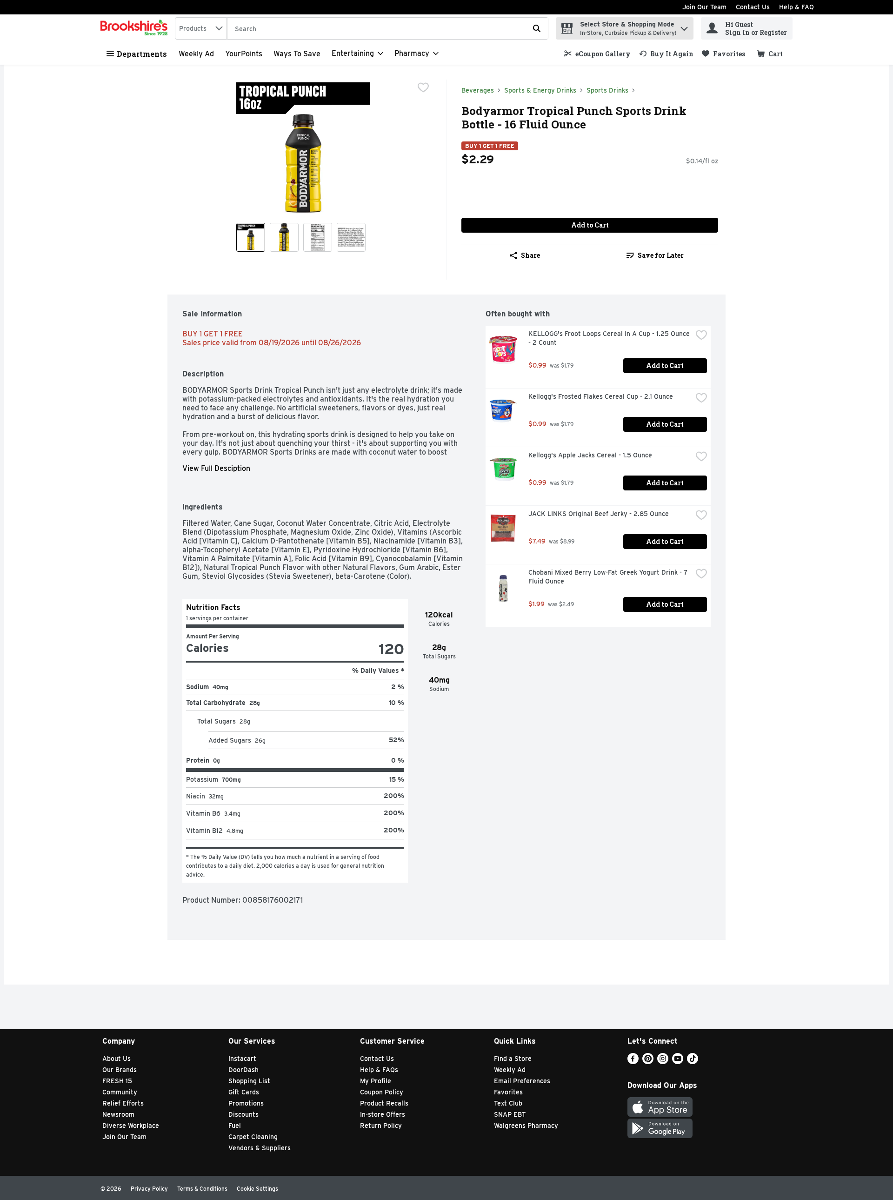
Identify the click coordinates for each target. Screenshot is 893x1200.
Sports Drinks (607, 90)
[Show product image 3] (317, 237)
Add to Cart (590, 225)
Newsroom (118, 1114)
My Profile (375, 1081)
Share (530, 255)
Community (119, 1092)
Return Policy (381, 1125)
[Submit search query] (536, 28)
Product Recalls (384, 1103)
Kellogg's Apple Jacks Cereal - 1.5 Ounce (590, 455)
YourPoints (243, 53)
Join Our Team (704, 7)
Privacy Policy (149, 1188)
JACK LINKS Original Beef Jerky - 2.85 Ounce (598, 513)
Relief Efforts (123, 1103)
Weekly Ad (196, 53)
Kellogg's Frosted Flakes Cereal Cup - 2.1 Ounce (600, 396)
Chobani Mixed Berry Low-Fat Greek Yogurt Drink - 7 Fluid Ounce (608, 577)
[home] (135, 28)
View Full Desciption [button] (216, 468)
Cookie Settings (257, 1188)
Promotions (246, 1103)
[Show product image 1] (250, 237)
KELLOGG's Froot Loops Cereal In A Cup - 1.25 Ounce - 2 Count (610, 338)
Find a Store (513, 1058)
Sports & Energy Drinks (540, 90)
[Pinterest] (647, 1061)
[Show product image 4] (351, 237)
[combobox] (201, 28)
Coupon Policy (381, 1092)
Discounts (243, 1114)
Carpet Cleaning (253, 1136)
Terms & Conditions (202, 1188)
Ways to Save (296, 53)
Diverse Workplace (130, 1125)
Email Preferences (522, 1081)
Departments (142, 54)
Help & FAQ (796, 7)
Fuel (234, 1125)
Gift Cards (243, 1092)
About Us (116, 1058)
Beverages (477, 90)
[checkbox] (423, 87)
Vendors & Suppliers (259, 1148)
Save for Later (661, 255)
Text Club (508, 1103)
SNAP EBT (510, 1114)
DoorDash (243, 1069)
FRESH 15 (117, 1081)
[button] (684, 26)
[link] (597, 53)
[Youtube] (677, 1061)
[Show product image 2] (284, 237)
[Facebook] (633, 1061)
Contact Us (753, 7)
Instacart (242, 1058)
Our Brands (119, 1069)
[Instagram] (662, 1061)
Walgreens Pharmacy (526, 1125)
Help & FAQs (379, 1069)
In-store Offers (382, 1114)
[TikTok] (692, 1061)
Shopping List (249, 1081)
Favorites (508, 1092)
